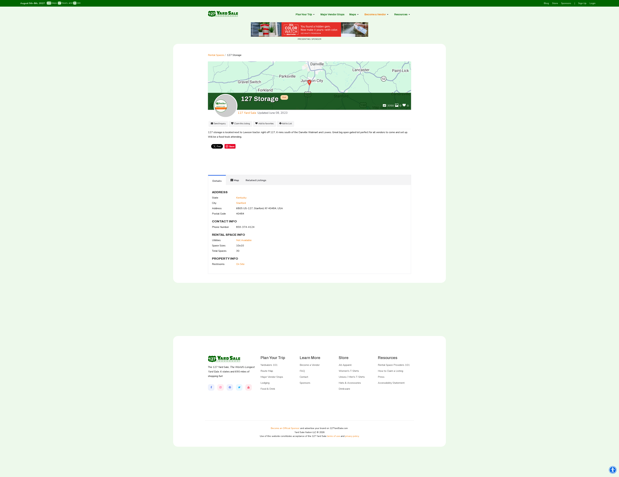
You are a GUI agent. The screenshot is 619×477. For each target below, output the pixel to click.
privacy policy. (352, 436)
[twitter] (239, 387)
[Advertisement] (309, 162)
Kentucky (241, 198)
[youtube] (248, 387)
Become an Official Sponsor (285, 428)
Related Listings (256, 180)
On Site (240, 264)
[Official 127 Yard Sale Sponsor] (309, 29)
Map (236, 180)
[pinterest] (230, 387)
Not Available (244, 240)
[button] (306, 14)
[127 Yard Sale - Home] (223, 13)
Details (217, 181)
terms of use (333, 436)
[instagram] (220, 387)
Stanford (241, 203)
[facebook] (211, 387)
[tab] (217, 180)
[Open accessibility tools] (613, 470)
